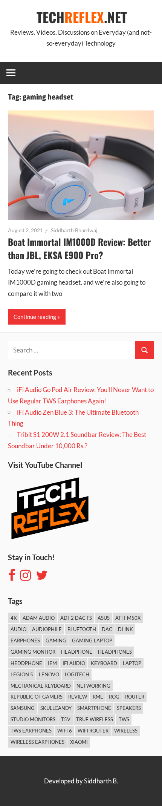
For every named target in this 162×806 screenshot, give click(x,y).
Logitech (77, 674)
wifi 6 (64, 731)
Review (77, 697)
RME (98, 697)
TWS (124, 719)
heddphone (26, 663)
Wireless (126, 731)
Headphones (115, 652)
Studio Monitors (33, 719)
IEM (52, 663)
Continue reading (35, 316)
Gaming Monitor (33, 652)
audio (18, 629)
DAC (107, 629)
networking (93, 686)
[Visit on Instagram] (25, 577)
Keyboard (104, 663)
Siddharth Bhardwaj (74, 230)
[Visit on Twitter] (42, 577)
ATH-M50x (128, 618)
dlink (125, 629)
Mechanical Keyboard (41, 686)
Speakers (129, 708)
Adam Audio (39, 618)
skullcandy (56, 708)
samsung (23, 708)
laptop (132, 663)
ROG (114, 697)
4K (14, 618)
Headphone (76, 652)
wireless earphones (37, 742)
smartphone (94, 708)
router (134, 697)
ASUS (104, 618)
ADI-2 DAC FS (76, 618)
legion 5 (22, 674)
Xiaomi (79, 742)
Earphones (25, 640)
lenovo (49, 674)
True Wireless (94, 719)
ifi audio (74, 663)
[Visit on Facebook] (11, 577)
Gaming (56, 640)
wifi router (93, 731)
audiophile (47, 629)
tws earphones (31, 731)
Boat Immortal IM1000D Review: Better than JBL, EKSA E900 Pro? (79, 248)
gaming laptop (92, 640)
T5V (65, 719)
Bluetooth (81, 629)
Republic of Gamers (37, 697)
